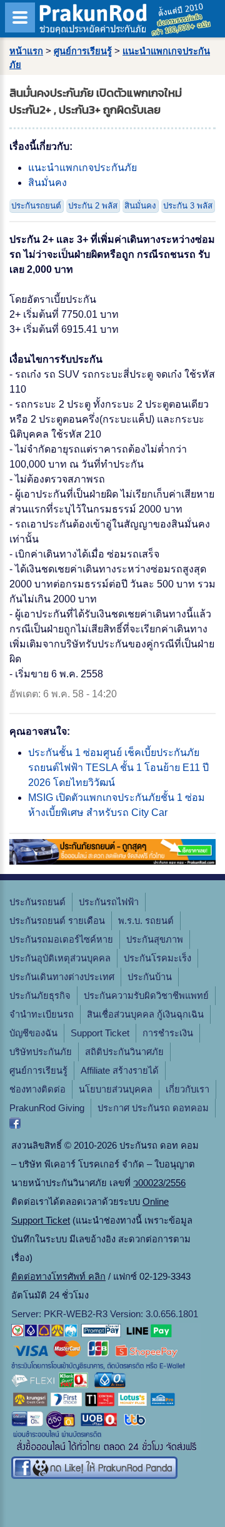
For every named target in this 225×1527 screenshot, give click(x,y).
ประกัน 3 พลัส (187, 205)
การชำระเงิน (167, 1033)
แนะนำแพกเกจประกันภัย (82, 167)
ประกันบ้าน (150, 977)
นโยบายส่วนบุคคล (115, 1089)
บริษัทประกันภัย (40, 1052)
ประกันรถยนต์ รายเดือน (57, 921)
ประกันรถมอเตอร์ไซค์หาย (61, 940)
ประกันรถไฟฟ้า (109, 902)
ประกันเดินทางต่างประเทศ (61, 977)
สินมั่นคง (47, 182)
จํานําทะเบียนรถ (41, 1014)
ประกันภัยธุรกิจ (40, 996)
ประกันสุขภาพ (154, 940)
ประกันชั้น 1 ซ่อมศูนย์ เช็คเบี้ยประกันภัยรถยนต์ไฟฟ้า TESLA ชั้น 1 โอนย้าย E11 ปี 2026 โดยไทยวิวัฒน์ (118, 767)
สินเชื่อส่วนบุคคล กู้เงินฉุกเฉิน (145, 1014)
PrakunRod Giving (46, 1108)
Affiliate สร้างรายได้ (120, 1071)
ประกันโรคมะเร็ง (157, 958)
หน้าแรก (26, 51)
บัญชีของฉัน (33, 1033)
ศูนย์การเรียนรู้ (83, 51)
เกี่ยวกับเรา (187, 1089)
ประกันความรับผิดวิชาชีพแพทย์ (146, 996)
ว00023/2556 (159, 1183)
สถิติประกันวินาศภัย (124, 1052)
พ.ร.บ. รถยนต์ (146, 921)
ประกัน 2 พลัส (93, 205)
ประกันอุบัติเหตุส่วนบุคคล (60, 958)
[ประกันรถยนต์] (112, 861)
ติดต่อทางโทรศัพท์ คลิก (58, 1277)
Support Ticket (100, 1033)
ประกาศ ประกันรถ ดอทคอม (153, 1108)
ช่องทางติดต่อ (37, 1089)
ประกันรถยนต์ (36, 205)
